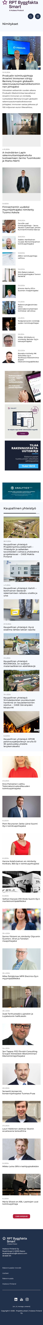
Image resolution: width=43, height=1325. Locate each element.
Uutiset (5, 1273)
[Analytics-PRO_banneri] (21, 499)
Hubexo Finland (9, 1284)
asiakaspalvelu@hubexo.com (14, 1253)
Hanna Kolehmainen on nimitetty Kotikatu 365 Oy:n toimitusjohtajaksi (20, 862)
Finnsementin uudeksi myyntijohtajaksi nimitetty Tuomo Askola (18, 209)
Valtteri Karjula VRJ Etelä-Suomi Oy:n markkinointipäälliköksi (21, 900)
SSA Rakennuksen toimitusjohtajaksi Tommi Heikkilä (29, 274)
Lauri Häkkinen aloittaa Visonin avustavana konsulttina (18, 1130)
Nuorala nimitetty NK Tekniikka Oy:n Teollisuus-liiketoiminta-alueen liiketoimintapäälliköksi (28, 357)
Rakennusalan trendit (11, 1268)
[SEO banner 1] (23, 438)
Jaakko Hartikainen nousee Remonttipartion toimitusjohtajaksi (29, 242)
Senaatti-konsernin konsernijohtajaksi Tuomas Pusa (18, 1092)
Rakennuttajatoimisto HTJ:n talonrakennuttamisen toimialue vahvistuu (28, 308)
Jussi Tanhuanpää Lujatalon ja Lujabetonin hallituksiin (17, 1015)
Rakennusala (7, 1278)
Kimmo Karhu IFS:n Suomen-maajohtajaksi (28, 289)
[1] (23, 470)
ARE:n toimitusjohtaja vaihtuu (27, 257)
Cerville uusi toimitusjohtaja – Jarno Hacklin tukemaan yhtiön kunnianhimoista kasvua (29, 226)
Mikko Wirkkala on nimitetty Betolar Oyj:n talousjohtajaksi (28, 339)
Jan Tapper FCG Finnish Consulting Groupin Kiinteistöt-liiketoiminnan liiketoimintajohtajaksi (19, 1053)
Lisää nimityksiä (21, 1216)
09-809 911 (6, 1256)
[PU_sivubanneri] (23, 402)
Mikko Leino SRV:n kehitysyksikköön (20, 1166)
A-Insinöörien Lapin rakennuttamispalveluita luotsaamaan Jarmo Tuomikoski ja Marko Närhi (21, 156)
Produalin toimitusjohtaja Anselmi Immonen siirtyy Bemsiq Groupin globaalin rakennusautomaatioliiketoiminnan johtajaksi (21, 81)
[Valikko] (38, 16)
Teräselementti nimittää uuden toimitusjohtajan (28, 322)
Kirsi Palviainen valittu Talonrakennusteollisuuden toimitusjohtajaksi (16, 786)
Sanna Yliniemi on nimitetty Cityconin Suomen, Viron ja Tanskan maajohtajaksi (21, 938)
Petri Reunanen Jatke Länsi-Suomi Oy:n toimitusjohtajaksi (20, 825)
